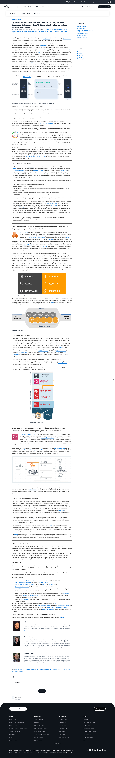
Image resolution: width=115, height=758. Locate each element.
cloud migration (33, 489)
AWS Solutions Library (40, 728)
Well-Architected (20, 671)
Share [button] (56, 31)
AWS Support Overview (89, 731)
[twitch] (97, 750)
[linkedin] (92, 750)
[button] (22, 6)
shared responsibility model (46, 123)
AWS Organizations (43, 350)
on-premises (31, 166)
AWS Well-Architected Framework (30, 434)
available (23, 449)
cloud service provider (38, 170)
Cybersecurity (43, 45)
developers (61, 347)
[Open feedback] (113, 379)
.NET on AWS (62, 725)
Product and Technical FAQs (41, 734)
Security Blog (67, 669)
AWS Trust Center (39, 725)
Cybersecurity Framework (45, 669)
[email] (105, 750)
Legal (84, 740)
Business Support (34, 595)
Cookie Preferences (27, 752)
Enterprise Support (24, 599)
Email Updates (82, 59)
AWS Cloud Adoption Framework (23, 582)
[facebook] (90, 750)
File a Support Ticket (89, 722)
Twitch (80, 57)
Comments (49, 31)
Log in (41, 691)
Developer (25, 595)
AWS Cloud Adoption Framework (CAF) (36, 237)
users (28, 172)
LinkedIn (80, 55)
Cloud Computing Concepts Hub (18, 728)
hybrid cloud (54, 205)
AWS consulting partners (63, 605)
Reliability (51, 584)
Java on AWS (62, 731)
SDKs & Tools (62, 722)
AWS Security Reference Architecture (85, 30)
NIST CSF (38, 134)
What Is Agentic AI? (14, 725)
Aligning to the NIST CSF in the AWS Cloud (35, 156)
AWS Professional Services (44, 605)
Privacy (11, 752)
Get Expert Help (87, 734)
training (38, 243)
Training (36, 722)
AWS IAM (20, 172)
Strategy (14, 671)
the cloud (43, 49)
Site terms (17, 752)
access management (20, 170)
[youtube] (100, 750)
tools (26, 50)
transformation (65, 37)
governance (54, 669)
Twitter (62, 617)
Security (44, 584)
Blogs (11, 737)
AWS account (63, 170)
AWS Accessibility (88, 737)
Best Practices (80, 31)
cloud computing (67, 38)
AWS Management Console (36, 449)
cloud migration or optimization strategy (57, 607)
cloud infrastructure (27, 244)
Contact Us (86, 719)
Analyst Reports (38, 737)
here (55, 603)
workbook (63, 580)
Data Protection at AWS (82, 33)
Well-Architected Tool (59, 448)
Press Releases (13, 740)
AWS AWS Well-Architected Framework (24, 584)
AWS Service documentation (22, 586)
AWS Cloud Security (81, 26)
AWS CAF (40, 52)
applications (45, 246)
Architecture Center (39, 731)
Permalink (41, 31)
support (52, 302)
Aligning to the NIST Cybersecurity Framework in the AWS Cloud (31, 580)
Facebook (80, 53)
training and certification (48, 609)
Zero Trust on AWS (81, 35)
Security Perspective (44, 582)
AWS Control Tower (61, 350)
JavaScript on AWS (64, 737)
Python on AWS (63, 728)
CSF (37, 669)
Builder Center (63, 719)
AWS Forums (66, 593)
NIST (62, 669)
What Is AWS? (13, 719)
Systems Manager (62, 362)
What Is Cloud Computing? (16, 722)
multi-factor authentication (32, 519)
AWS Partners (38, 740)
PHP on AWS (62, 734)
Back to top (56, 743)
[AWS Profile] (109, 2)
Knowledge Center (88, 728)
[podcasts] (102, 750)
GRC (59, 669)
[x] (87, 750)
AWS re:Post (86, 725)
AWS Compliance (81, 28)
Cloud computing (24, 232)
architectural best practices (47, 437)
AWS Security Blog (16, 19)
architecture (15, 443)
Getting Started (38, 719)
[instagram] (95, 750)
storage (15, 168)
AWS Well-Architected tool (23, 589)
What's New (12, 734)
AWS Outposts (22, 207)
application (50, 239)
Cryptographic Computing (83, 37)
